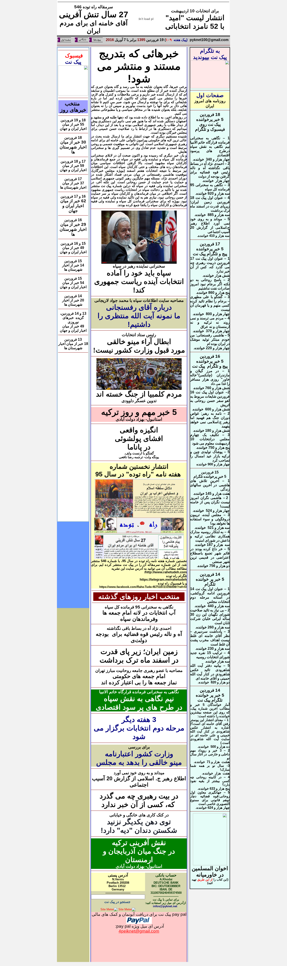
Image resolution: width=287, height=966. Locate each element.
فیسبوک (73, 55)
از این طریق (205, 879)
